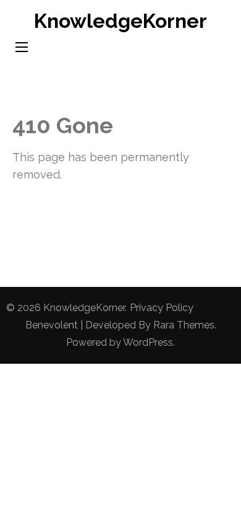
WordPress (148, 342)
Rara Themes (183, 325)
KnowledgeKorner (120, 20)
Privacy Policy (161, 308)
